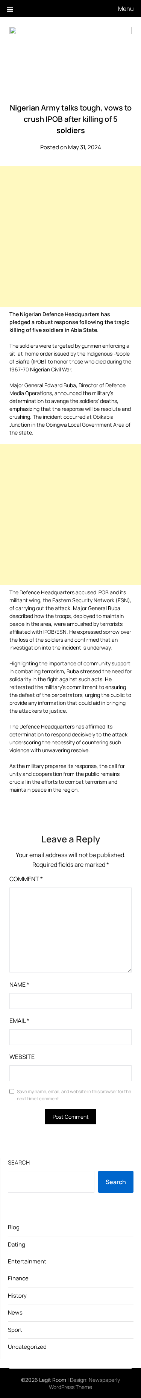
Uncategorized (27, 1347)
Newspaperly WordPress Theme (84, 1383)
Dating (16, 1244)
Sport (15, 1330)
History (17, 1296)
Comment (26, 879)
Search (19, 1162)
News (15, 1312)
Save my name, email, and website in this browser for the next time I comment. (74, 1095)
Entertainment (27, 1261)
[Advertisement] (70, 236)
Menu (126, 9)
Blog (14, 1227)
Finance (18, 1278)
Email (19, 1020)
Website (22, 1057)
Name (19, 984)
